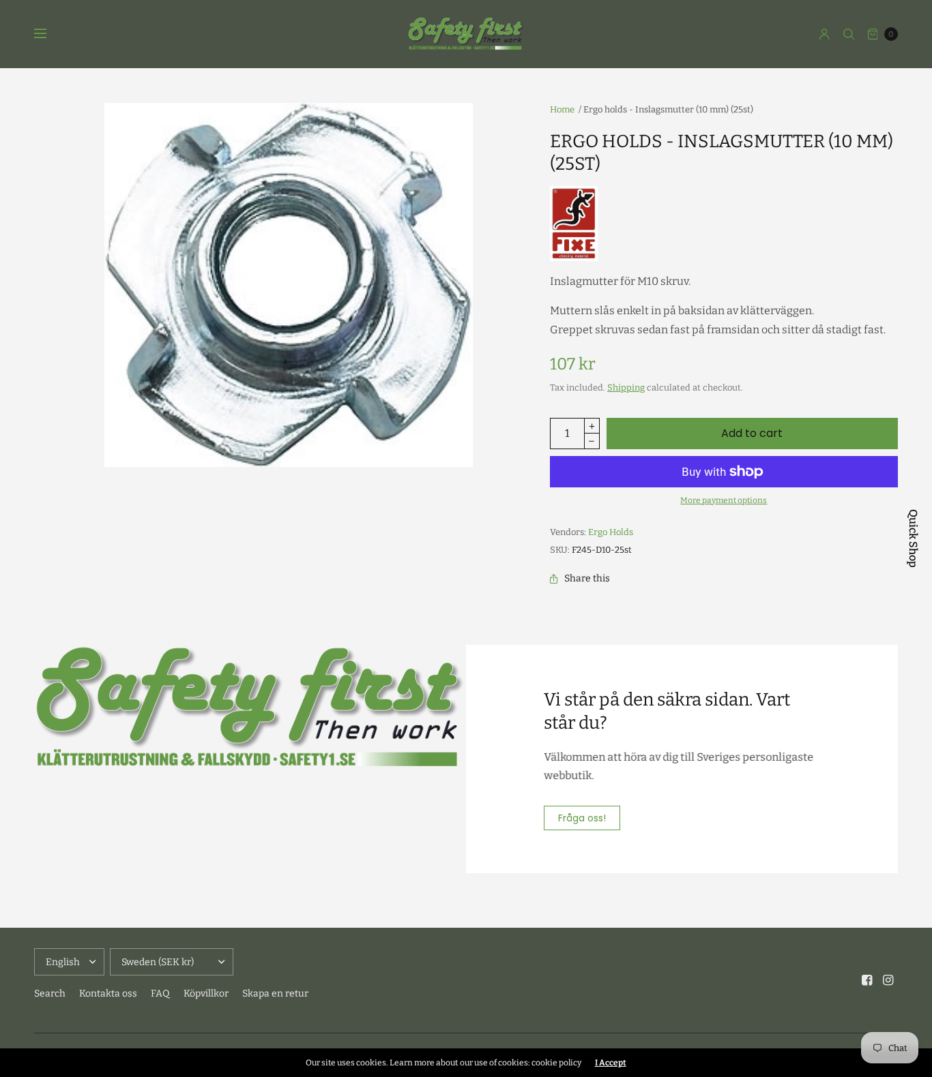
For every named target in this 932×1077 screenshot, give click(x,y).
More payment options (723, 500)
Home (562, 109)
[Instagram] (888, 980)
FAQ (160, 993)
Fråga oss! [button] (582, 818)
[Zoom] (288, 285)
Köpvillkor (206, 993)
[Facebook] (867, 980)
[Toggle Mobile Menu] (49, 34)
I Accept (610, 1063)
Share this (587, 578)
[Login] (824, 34)
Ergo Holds (610, 532)
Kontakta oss (108, 993)
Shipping (626, 387)
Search (49, 993)
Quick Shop (912, 538)
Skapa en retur (275, 993)
